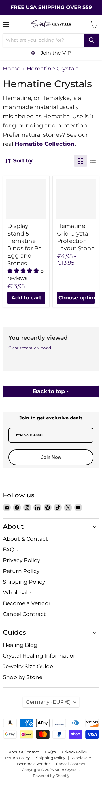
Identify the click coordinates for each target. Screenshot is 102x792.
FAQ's (10, 549)
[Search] (91, 40)
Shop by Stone (22, 677)
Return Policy (21, 571)
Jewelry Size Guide (28, 666)
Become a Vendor (27, 603)
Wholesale (17, 592)
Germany (48, 702)
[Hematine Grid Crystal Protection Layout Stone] (76, 199)
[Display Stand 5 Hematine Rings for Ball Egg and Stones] (26, 199)
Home (11, 68)
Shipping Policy (24, 582)
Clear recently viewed (29, 348)
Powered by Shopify (51, 775)
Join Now (51, 457)
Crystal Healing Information (40, 655)
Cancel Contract (24, 614)
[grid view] (80, 161)
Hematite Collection (45, 143)
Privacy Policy (21, 560)
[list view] (93, 161)
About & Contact (25, 539)
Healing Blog (20, 645)
